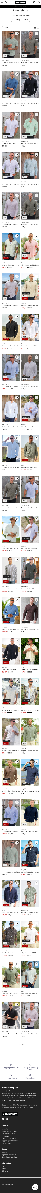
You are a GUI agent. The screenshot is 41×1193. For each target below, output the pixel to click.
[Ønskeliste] (34, 2)
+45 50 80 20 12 (7, 1143)
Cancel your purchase (10, 1157)
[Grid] (35, 27)
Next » (24, 1045)
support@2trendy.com (10, 1141)
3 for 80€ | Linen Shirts (20, 20)
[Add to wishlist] (17, 33)
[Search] (7, 2)
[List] (38, 27)
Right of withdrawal (9, 1155)
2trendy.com (9, 1184)
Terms (4, 1169)
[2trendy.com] (20, 2)
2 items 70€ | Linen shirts (21, 15)
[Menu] (2, 2)
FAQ (3, 1166)
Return (4, 1152)
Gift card (5, 1171)
